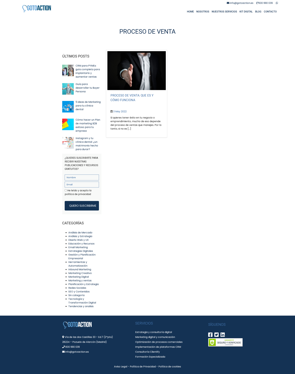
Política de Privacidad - (144, 366)
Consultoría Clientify (147, 352)
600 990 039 (265, 3)
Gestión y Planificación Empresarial (82, 256)
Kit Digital (246, 11)
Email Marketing (78, 247)
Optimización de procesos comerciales (159, 342)
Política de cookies (169, 366)
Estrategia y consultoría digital (153, 332)
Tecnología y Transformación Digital (82, 300)
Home (190, 11)
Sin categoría (76, 295)
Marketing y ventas (80, 280)
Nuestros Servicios (224, 11)
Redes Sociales (77, 288)
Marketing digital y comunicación (155, 337)
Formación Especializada (150, 356)
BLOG (258, 11)
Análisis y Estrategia (80, 236)
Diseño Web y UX (78, 240)
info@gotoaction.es (241, 3)
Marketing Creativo (80, 273)
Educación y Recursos (81, 243)
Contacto (270, 11)
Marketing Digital (78, 277)
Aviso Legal (121, 366)
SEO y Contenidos (79, 291)
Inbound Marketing (79, 269)
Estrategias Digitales (80, 251)
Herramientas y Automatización (77, 264)
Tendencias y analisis (81, 306)
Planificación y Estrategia (83, 284)
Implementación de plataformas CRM (158, 347)
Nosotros (202, 11)
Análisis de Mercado (80, 232)
